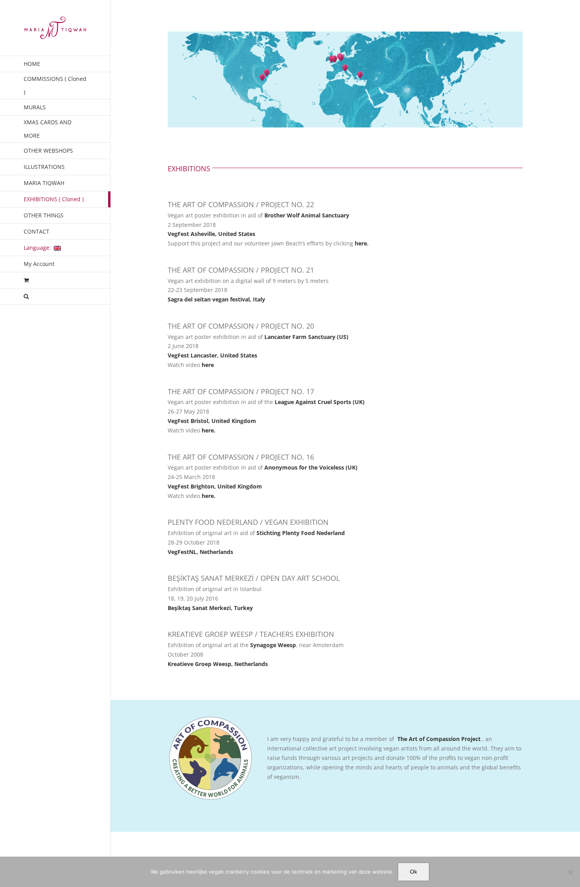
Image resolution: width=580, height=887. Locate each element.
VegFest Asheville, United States (211, 234)
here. (362, 243)
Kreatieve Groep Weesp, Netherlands (218, 664)
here (208, 365)
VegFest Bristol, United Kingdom (212, 421)
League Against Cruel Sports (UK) (320, 402)
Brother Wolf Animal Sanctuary (306, 215)
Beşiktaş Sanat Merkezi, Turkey (210, 608)
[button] (55, 296)
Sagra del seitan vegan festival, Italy (216, 299)
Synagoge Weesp (273, 645)
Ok (413, 871)
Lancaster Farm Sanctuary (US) (306, 337)
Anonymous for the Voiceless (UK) (310, 467)
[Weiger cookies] (570, 872)
